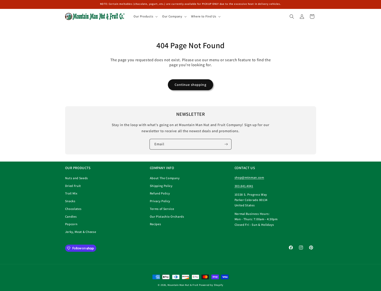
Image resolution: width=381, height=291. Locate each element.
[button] (145, 16)
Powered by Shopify (211, 285)
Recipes (155, 224)
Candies (71, 216)
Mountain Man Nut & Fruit (183, 285)
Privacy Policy (160, 201)
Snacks (70, 201)
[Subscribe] (226, 144)
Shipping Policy (161, 186)
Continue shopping (190, 84)
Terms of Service (162, 209)
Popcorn (71, 224)
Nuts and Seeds (76, 178)
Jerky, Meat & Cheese (80, 232)
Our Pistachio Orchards (167, 216)
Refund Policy (160, 193)
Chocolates (73, 209)
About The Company (165, 178)
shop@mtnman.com (249, 177)
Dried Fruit (73, 186)
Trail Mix (71, 193)
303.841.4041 (244, 186)
